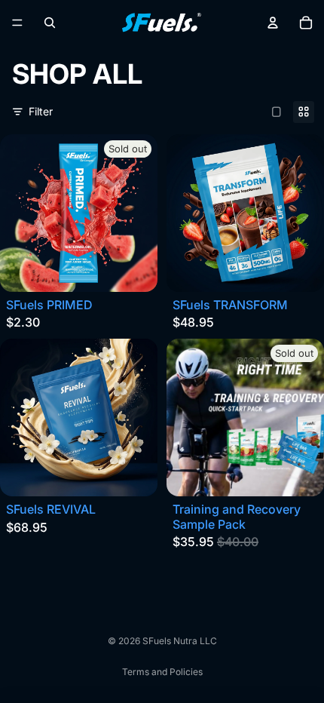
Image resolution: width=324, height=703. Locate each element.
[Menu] (17, 22)
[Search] (49, 22)
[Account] (272, 22)
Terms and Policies (162, 671)
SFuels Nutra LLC (179, 640)
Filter (41, 111)
